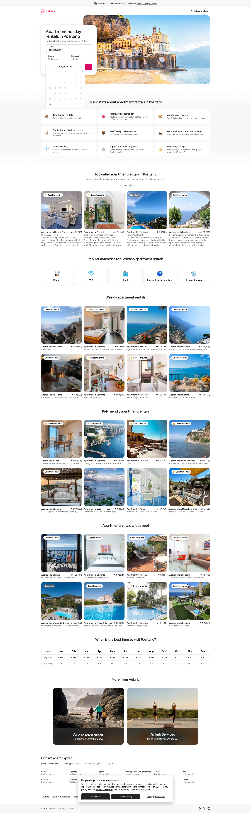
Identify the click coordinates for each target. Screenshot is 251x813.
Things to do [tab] (110, 763)
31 (50, 104)
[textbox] (57, 59)
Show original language (147, 3)
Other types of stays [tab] (72, 763)
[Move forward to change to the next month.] (80, 66)
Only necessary (125, 796)
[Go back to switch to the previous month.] (50, 66)
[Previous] (121, 186)
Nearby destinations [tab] (50, 763)
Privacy (63, 808)
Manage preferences (156, 796)
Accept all (95, 796)
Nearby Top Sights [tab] (93, 763)
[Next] (130, 186)
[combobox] (69, 49)
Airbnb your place (199, 11)
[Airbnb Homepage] (48, 11)
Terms (71, 808)
